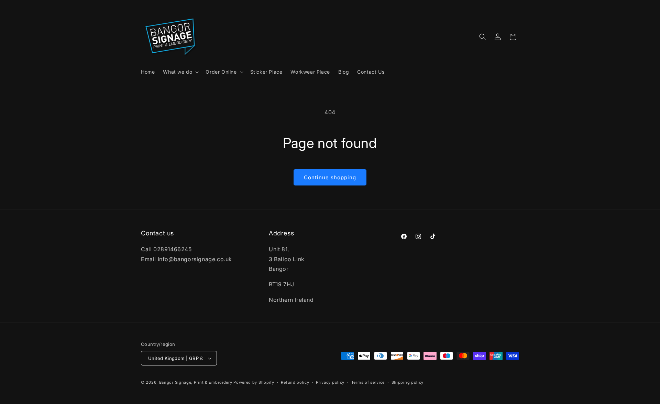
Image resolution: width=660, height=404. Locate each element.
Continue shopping (330, 177)
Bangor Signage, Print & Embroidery (195, 382)
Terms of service (368, 382)
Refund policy (295, 382)
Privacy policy (330, 382)
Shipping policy (408, 382)
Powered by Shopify (253, 382)
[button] (180, 72)
